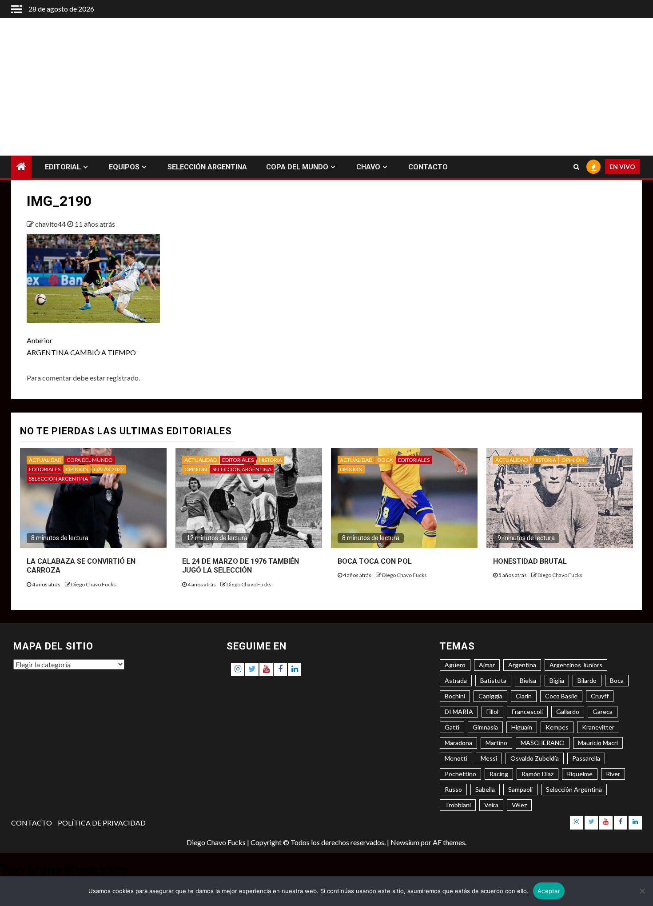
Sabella (485, 789)
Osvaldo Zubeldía (534, 758)
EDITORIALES (44, 469)
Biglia (556, 680)
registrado (123, 377)
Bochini (455, 696)
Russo (453, 789)
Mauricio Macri (598, 742)
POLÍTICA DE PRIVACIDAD (102, 822)
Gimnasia (485, 727)
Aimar (487, 665)
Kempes (557, 727)
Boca (617, 680)
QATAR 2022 (109, 469)
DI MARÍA (459, 711)
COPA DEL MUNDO (297, 167)
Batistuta (493, 680)
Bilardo (587, 680)
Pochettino (460, 774)
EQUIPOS (124, 167)
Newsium (404, 842)
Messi (489, 758)
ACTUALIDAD (45, 460)
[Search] (576, 167)
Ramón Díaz (537, 774)
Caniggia (490, 696)
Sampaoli (520, 789)
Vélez (519, 805)
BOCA (385, 460)
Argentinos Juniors (575, 665)
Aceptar (549, 890)
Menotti (456, 758)
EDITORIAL (63, 167)
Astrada (456, 680)
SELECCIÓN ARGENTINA (207, 167)
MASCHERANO (543, 742)
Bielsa (528, 680)
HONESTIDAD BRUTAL (530, 561)
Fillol (492, 711)
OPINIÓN (77, 469)
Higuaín (521, 727)
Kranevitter (598, 727)
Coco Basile (561, 696)
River (613, 774)
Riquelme (580, 774)
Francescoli (527, 711)
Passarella (586, 758)
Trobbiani (458, 805)
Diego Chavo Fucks (93, 584)
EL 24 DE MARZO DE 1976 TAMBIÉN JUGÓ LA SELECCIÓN (240, 566)
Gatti (452, 727)
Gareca (603, 711)
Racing (499, 774)
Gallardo (567, 711)
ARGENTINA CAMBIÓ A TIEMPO (81, 346)
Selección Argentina (574, 789)
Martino (496, 742)
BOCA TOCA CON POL (375, 561)
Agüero (455, 665)
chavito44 (51, 224)
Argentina (522, 665)
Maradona (458, 742)
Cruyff (600, 696)
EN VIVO (622, 167)
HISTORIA (270, 460)
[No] (641, 890)
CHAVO (368, 167)
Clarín (524, 696)
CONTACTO (428, 167)
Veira (491, 805)
